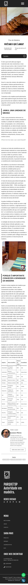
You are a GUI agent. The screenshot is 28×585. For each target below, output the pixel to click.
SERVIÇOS (6, 541)
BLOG (5, 548)
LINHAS (5, 523)
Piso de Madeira (14, 40)
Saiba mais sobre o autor (18, 449)
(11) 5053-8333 (8, 563)
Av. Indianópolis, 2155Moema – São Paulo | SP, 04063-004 (11, 559)
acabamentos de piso (6, 459)
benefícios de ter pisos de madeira (16, 459)
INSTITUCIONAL (7, 520)
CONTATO (6, 527)
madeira (24, 459)
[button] (14, 56)
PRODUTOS (6, 537)
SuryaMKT (20, 578)
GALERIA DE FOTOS (8, 544)
